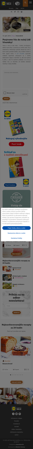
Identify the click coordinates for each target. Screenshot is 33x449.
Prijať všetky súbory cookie (16, 228)
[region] (16, 224)
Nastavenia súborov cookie (16, 233)
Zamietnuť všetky (16, 238)
